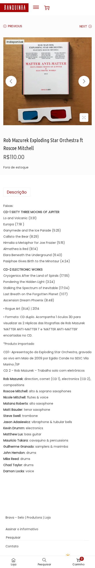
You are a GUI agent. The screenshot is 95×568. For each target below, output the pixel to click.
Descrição (17, 192)
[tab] (47, 192)
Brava (10, 517)
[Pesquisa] (86, 537)
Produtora (34, 517)
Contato (12, 546)
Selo (21, 517)
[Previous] (11, 81)
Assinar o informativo (22, 529)
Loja (48, 517)
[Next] (83, 81)
